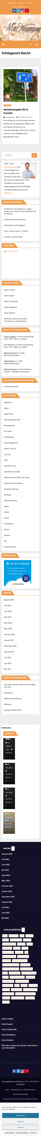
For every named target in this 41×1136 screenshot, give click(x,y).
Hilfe (6, 460)
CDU (22, 936)
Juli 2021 (7, 658)
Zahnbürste (30, 998)
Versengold (33, 985)
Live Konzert (25, 965)
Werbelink (8, 193)
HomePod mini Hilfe (12, 472)
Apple (6, 408)
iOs (26, 952)
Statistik (24, 985)
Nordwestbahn (15, 973)
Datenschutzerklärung (22, 1132)
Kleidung (7, 495)
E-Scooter (7, 105)
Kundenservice (23, 956)
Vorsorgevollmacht (30, 989)
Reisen (7, 529)
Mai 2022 (7, 617)
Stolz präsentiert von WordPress (13, 1081)
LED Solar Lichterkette (10, 965)
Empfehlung (9, 437)
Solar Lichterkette (11, 301)
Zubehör (6, 1002)
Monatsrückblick (26, 969)
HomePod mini (10, 466)
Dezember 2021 (10, 646)
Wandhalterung (8, 994)
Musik (6, 506)
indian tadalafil (10, 337)
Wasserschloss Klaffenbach (25, 994)
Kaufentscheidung (11, 489)
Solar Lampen (9, 290)
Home (7, 1090)
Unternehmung (10, 547)
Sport (17, 985)
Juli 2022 (7, 606)
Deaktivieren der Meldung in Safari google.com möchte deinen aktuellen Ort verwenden (20, 211)
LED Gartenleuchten (20, 961)
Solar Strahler (9, 313)
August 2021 (9, 652)
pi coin (5, 977)
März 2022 (8, 629)
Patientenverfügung (29, 973)
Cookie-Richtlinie (9, 1132)
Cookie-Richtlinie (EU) (13, 710)
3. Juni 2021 (10, 117)
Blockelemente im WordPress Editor (23, 1090)
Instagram (19, 952)
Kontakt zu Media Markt (13, 237)
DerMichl (8, 754)
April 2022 (8, 623)
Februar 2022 (9, 634)
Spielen (7, 535)
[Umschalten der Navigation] (36, 44)
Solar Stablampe (10, 307)
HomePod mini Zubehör (13, 483)
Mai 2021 (7, 669)
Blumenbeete (9, 425)
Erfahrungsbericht (11, 443)
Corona (5, 940)
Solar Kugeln (9, 296)
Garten (29, 944)
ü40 (5, 541)
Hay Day (7, 454)
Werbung (20, 3)
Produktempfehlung (17, 977)
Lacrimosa (6, 961)
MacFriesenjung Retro (10, 969)
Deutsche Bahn (16, 940)
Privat (6, 518)
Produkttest (8, 524)
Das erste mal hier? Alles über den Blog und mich (21, 1099)
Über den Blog (11, 3)
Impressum (33, 1132)
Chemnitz (29, 936)
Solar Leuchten (8, 981)
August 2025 (9, 600)
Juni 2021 (8, 663)
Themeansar (20, 1084)
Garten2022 (7, 948)
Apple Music (9, 414)
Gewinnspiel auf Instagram (14, 225)
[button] (31, 44)
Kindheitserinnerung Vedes (15, 219)
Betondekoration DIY (12, 420)
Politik (6, 512)
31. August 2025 (8, 746)
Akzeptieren (20, 1115)
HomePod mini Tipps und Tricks (16, 477)
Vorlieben (20, 1127)
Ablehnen (20, 1121)
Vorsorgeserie (16, 989)
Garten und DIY (10, 449)
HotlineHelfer (9, 361)
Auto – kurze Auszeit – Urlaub (16, 231)
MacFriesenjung (25, 117)
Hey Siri (25, 948)
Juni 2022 (8, 611)
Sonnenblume (8, 985)
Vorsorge (6, 989)
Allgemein (8, 402)
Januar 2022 (9, 640)
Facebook (21, 944)
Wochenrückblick (18, 998)
